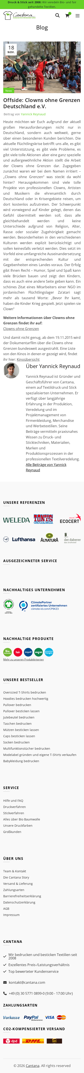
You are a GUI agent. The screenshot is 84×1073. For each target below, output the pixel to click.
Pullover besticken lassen (21, 711)
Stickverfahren (13, 813)
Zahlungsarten (13, 890)
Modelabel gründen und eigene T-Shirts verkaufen (39, 755)
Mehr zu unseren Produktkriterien (23, 659)
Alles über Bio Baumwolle (21, 819)
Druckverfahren (14, 807)
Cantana (32, 1065)
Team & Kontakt (14, 871)
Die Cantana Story (16, 877)
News (8, 90)
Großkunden (12, 832)
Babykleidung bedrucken (21, 761)
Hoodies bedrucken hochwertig (25, 699)
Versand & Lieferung (18, 884)
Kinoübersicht (28, 359)
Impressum (11, 915)
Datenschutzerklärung (19, 902)
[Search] (57, 15)
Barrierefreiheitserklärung (22, 896)
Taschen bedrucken (17, 724)
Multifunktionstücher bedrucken (26, 748)
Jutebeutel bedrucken (18, 717)
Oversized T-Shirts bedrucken (24, 692)
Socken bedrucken (16, 742)
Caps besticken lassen (19, 736)
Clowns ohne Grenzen (21, 328)
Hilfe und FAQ (13, 801)
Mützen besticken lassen (21, 730)
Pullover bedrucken (17, 705)
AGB (6, 908)
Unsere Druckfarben (18, 825)
